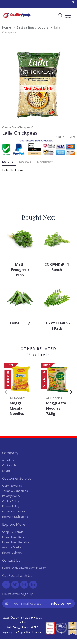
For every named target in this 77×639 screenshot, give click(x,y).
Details (7, 162)
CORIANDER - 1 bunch (56, 267)
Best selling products (32, 27)
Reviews (25, 162)
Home (6, 27)
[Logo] (17, 18)
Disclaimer (45, 162)
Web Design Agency (19, 627)
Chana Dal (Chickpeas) (17, 127)
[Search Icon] (60, 15)
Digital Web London (30, 632)
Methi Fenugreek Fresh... (20, 269)
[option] (20, 390)
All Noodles (18, 398)
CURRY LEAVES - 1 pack (57, 326)
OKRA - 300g (20, 323)
